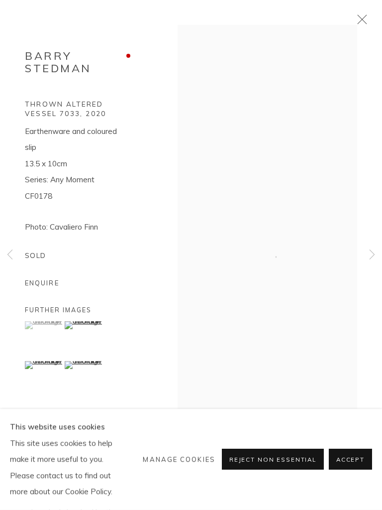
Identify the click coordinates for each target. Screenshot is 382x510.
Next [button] (372, 255)
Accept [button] (350, 460)
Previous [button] (10, 255)
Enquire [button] (42, 283)
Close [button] (359, 22)
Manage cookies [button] (179, 459)
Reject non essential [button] (272, 460)
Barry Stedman (58, 62)
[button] (43, 325)
